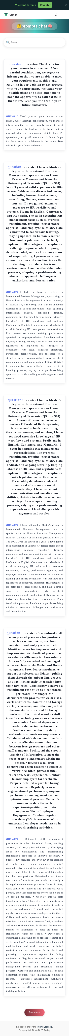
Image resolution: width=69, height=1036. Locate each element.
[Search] (56, 14)
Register (45, 5)
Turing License (44, 1027)
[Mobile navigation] (63, 14)
